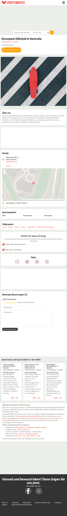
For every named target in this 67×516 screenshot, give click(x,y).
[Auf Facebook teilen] (17, 262)
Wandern (44, 427)
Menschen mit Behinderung (45, 227)
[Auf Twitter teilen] (27, 262)
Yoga (14, 429)
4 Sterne (12, 303)
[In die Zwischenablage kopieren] (37, 262)
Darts (38, 436)
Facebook (28, 491)
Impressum (58, 502)
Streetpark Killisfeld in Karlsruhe (21, 38)
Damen (10, 227)
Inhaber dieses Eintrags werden (15, 244)
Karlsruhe (9, 42)
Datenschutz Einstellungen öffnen (21, 504)
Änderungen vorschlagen (13, 249)
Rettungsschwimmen (31, 434)
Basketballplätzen (35, 416)
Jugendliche (31, 227)
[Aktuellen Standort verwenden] (48, 32)
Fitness (19, 429)
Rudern (21, 434)
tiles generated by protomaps (46, 200)
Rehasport (26, 429)
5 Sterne (15, 303)
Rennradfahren (20, 427)
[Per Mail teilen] (47, 262)
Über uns (5, 502)
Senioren (23, 227)
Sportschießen (30, 436)
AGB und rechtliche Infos (42, 502)
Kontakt (4, 504)
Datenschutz (27, 502)
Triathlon (38, 427)
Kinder (17, 227)
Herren (4, 227)
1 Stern (5, 303)
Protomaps (54, 200)
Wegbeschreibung (11, 161)
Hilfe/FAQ (15, 502)
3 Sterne (10, 303)
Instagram (38, 491)
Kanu (16, 434)
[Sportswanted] (25, 2)
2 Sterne (7, 303)
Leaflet (24, 200)
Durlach (15, 42)
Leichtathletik (30, 427)
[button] (33, 183)
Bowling (18, 436)
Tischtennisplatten (21, 416)
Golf (24, 436)
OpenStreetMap (61, 200)
